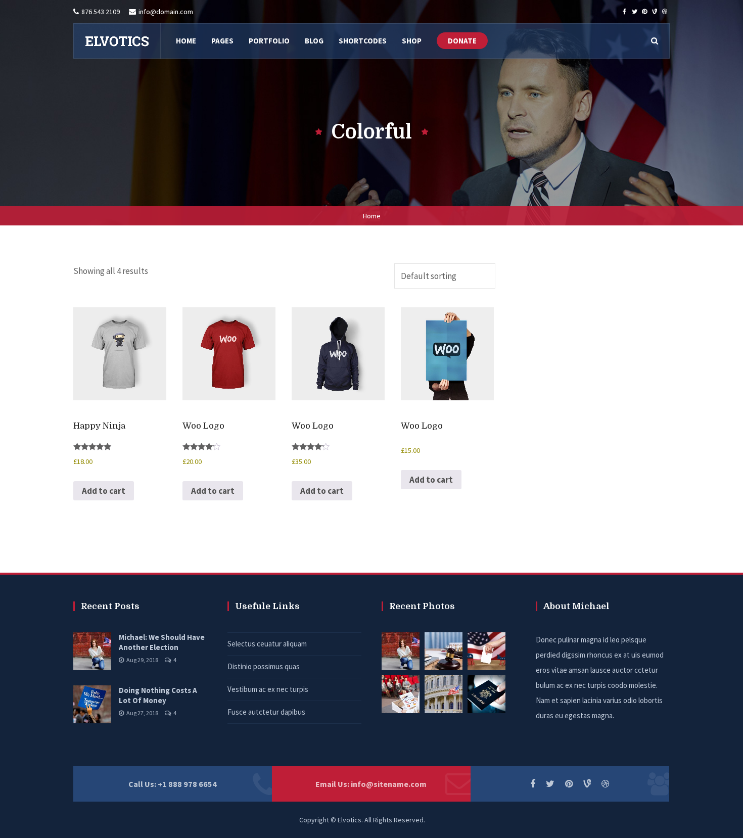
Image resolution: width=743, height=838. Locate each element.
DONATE (462, 40)
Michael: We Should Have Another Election (162, 642)
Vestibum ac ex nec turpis (267, 689)
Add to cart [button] (103, 490)
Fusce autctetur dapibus (266, 712)
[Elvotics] (116, 41)
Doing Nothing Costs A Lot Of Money (158, 695)
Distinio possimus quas (263, 666)
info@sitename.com (389, 784)
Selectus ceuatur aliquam (267, 643)
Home (372, 215)
